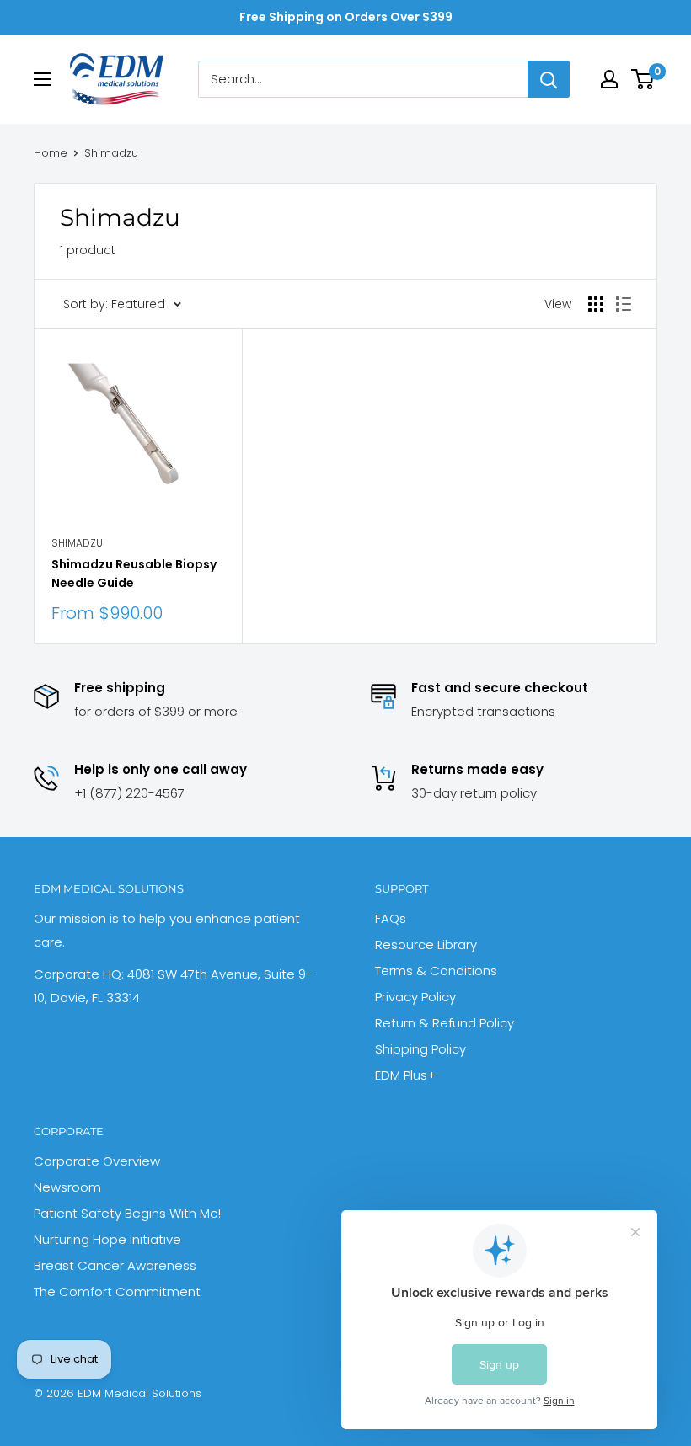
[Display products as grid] (595, 304)
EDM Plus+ (405, 1075)
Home (50, 153)
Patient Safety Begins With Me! (127, 1213)
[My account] (609, 79)
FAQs (390, 918)
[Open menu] (42, 79)
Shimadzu (111, 153)
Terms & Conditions (436, 970)
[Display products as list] (623, 304)
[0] (643, 79)
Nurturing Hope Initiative (107, 1239)
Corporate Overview (97, 1161)
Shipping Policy (420, 1049)
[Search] (549, 79)
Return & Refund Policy (444, 1023)
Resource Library (426, 944)
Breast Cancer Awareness (115, 1265)
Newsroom (67, 1187)
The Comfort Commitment (117, 1291)
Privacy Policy (415, 997)
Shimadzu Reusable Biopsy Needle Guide (134, 573)
